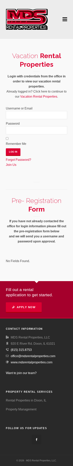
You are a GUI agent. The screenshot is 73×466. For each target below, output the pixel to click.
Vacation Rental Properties (38, 96)
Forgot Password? (18, 159)
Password (13, 123)
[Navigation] (64, 19)
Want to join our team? (21, 373)
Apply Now (26, 307)
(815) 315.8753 (21, 349)
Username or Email (19, 108)
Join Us (11, 164)
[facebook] (36, 439)
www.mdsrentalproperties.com (31, 362)
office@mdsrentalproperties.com (33, 356)
